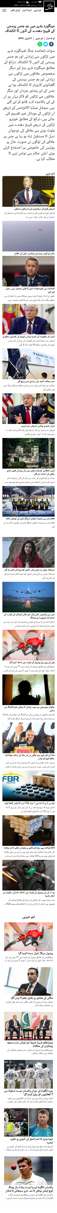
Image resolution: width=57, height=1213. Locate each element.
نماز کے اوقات (21, 2)
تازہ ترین (37, 10)
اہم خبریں (39, 38)
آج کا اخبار (27, 10)
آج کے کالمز (15, 10)
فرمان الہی (34, 2)
